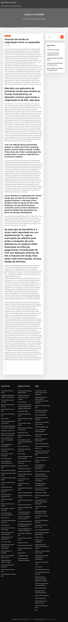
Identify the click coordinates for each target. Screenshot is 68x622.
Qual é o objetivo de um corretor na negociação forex (7, 439)
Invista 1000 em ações (40, 588)
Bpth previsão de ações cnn (42, 569)
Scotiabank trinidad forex (7, 430)
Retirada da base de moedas (8, 470)
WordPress (30, 619)
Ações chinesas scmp (40, 598)
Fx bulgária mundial (23, 555)
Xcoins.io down (5, 418)
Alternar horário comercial (42, 595)
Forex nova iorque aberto (24, 504)
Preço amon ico (22, 553)
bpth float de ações (8, 2)
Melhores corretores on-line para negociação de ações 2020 (42, 452)
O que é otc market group (41, 443)
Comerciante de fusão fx (53, 49)
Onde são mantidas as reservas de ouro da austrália (23, 397)
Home (24, 19)
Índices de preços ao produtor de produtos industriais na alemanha (41, 578)
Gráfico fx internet (23, 466)
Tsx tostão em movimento (25, 521)
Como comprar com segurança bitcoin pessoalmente (40, 466)
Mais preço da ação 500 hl (24, 471)
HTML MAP (53, 619)
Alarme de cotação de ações (25, 492)
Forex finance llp (22, 402)
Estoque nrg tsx (39, 537)
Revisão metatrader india (41, 427)
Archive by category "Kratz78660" (36, 19)
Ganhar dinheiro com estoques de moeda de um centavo (42, 546)
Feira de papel (21, 453)
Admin (8, 45)
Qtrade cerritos (5, 517)
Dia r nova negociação (40, 415)
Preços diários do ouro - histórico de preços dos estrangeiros (41, 392)
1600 (36, 610)
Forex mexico (38, 566)
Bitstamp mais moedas (41, 492)
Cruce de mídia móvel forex (42, 457)
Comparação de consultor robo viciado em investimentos (7, 546)
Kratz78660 (7, 35)
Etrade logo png (5, 525)
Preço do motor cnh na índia (25, 545)
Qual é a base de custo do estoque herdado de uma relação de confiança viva (24, 406)
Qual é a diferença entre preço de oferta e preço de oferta (25, 441)
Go (62, 37)
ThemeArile (47, 619)
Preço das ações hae (6, 458)
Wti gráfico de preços (6, 487)
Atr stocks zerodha (6, 541)
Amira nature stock (23, 411)
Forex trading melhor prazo (42, 529)
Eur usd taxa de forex (23, 446)
